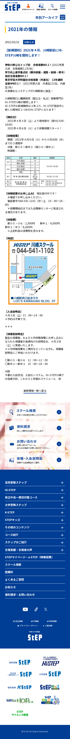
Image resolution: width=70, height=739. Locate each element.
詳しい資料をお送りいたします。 (31, 430)
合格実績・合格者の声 (18, 550)
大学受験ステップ (16, 505)
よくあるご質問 (14, 579)
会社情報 (19, 621)
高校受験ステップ (16, 482)
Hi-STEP (10, 490)
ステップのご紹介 (16, 542)
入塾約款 (48, 626)
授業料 (9, 572)
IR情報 (36, 621)
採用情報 (53, 621)
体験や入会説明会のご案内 (28, 462)
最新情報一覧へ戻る (34, 390)
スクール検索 (13, 564)
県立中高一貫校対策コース (21, 497)
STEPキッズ (12, 520)
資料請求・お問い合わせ (20, 595)
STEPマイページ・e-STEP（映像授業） (29, 557)
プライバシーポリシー (29, 626)
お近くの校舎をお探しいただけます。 (32, 414)
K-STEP (9, 512)
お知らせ (10, 587)
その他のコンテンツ (17, 527)
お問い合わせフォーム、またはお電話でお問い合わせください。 (33, 446)
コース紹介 (11, 535)
